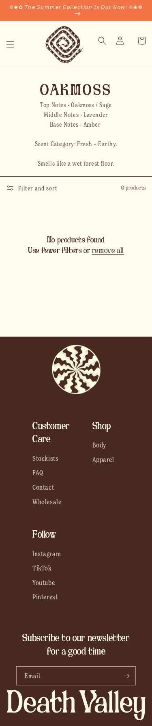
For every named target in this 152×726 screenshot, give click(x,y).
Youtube (43, 583)
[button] (10, 45)
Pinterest (45, 597)
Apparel (103, 460)
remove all (108, 250)
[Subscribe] (126, 675)
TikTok (42, 568)
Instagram (46, 554)
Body (99, 445)
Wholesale (46, 502)
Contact (43, 487)
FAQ (37, 473)
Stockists (45, 458)
